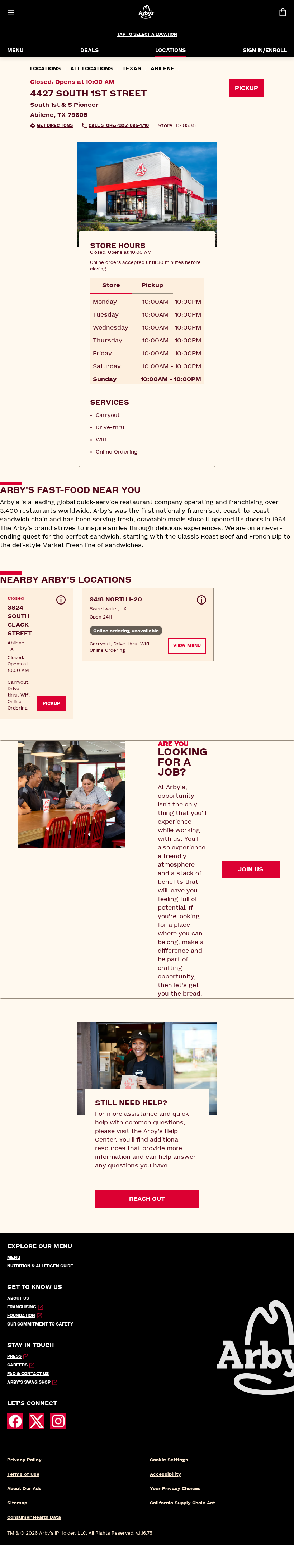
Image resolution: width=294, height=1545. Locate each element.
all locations (91, 69)
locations (45, 69)
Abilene (162, 69)
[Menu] (11, 12)
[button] (36, 653)
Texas (131, 69)
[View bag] (282, 12)
